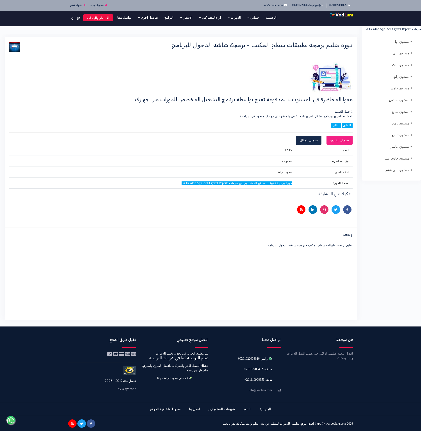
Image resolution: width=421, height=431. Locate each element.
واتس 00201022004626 (253, 358)
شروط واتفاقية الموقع (165, 409)
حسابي (254, 18)
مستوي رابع (401, 76)
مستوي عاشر (400, 146)
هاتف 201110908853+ (258, 379)
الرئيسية (271, 18)
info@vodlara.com (274, 5)
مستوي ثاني (401, 53)
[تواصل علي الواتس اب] (10, 420)
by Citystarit (127, 389)
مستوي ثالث (400, 65)
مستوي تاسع (400, 135)
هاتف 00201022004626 (257, 369)
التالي (336, 125)
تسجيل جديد (97, 5)
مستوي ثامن (400, 123)
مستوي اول (401, 41)
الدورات (236, 18)
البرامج (168, 18)
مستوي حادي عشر (396, 158)
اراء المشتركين (211, 18)
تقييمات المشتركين (221, 409)
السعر (247, 409)
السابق (347, 125)
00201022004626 (338, 5)
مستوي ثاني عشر (397, 170)
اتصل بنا (194, 409)
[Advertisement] (221, 284)
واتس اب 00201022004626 (306, 5)
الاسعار (187, 18)
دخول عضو (76, 5)
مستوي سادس (399, 100)
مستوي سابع (400, 112)
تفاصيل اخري (149, 18)
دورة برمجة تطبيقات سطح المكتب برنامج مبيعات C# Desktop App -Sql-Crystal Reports (393, 27)
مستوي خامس (399, 88)
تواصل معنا (124, 18)
